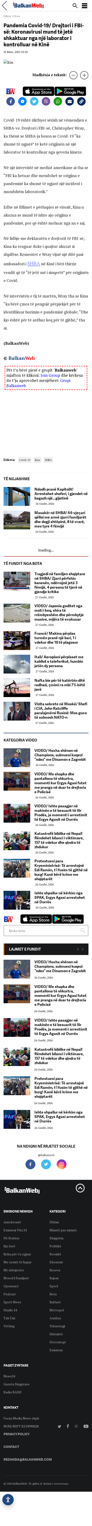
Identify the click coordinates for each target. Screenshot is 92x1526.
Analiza (55, 1318)
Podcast (10, 1294)
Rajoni (54, 1278)
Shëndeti (56, 1334)
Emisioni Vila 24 (15, 1230)
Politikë (55, 1246)
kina (37, 460)
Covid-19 (24, 460)
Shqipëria (56, 1238)
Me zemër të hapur (18, 1262)
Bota (17, 16)
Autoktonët (12, 1222)
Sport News (12, 1302)
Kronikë (55, 1254)
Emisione (56, 1350)
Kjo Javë (9, 1246)
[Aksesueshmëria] (8, 1499)
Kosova (55, 1270)
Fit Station (11, 1238)
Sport (54, 1286)
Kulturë (55, 1302)
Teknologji (57, 1326)
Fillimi (7, 16)
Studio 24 (10, 1310)
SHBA (33, 263)
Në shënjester (14, 1270)
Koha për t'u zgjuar (17, 1254)
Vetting (9, 1326)
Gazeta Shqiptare (16, 1384)
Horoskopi (58, 1342)
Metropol (57, 1310)
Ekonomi (56, 1262)
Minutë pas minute (63, 1230)
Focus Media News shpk (21, 1418)
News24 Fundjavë (16, 1278)
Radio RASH (12, 1392)
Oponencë (11, 1286)
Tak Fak (9, 1318)
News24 (9, 1376)
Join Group (50, 375)
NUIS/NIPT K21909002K (21, 1426)
